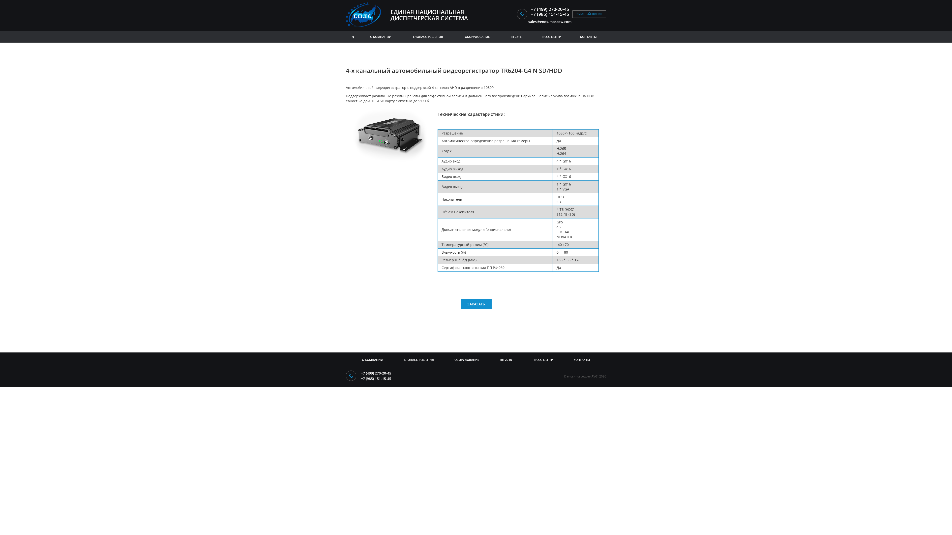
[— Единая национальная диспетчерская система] (365, 14)
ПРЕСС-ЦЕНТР (550, 37)
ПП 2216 (515, 37)
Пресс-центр (543, 360)
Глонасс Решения (419, 360)
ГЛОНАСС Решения (428, 37)
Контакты (588, 37)
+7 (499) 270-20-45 (550, 9)
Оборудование (477, 37)
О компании (380, 37)
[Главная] (352, 37)
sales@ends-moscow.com (549, 21)
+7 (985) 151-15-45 (550, 14)
